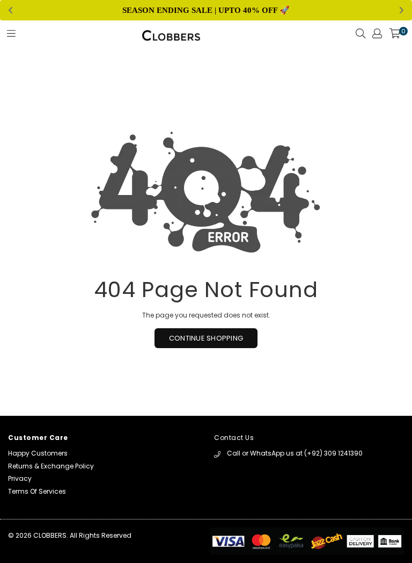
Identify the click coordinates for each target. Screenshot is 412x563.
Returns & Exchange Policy (51, 466)
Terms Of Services (37, 491)
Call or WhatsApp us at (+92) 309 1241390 (295, 453)
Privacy (20, 478)
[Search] (360, 36)
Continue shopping (206, 338)
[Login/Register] (377, 36)
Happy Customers (38, 453)
